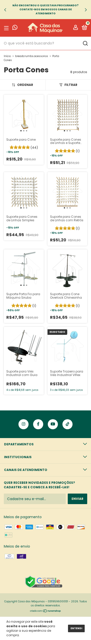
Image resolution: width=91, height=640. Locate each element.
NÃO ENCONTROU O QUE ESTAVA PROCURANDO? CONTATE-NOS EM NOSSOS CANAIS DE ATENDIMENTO (45, 9)
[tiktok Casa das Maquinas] (67, 424)
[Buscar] (85, 43)
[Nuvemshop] (45, 611)
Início (7, 56)
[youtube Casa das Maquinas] (53, 424)
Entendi (76, 628)
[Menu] (7, 28)
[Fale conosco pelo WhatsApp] (15, 28)
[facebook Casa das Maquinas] (38, 424)
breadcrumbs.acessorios (31, 56)
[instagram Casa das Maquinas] (23, 424)
